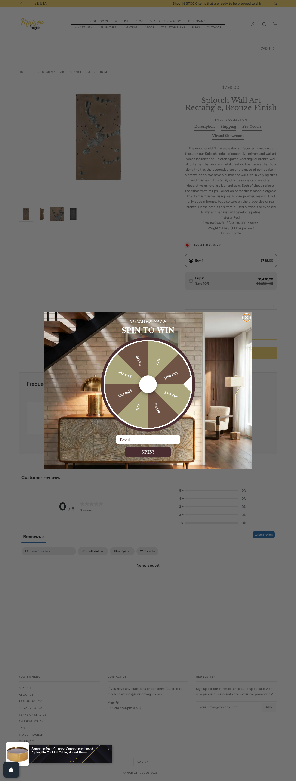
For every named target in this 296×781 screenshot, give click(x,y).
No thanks (148, 462)
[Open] (11, 770)
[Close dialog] (246, 317)
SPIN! (148, 452)
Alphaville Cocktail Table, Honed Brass (59, 752)
